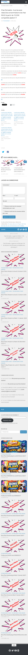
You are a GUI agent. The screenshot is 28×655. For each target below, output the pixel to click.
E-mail (16, 195)
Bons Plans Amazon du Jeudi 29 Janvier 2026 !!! (12, 515)
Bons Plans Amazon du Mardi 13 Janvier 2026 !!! (12, 595)
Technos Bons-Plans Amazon (18, 513)
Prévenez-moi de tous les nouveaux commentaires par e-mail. (12, 207)
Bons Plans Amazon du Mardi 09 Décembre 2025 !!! (13, 615)
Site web (5, 201)
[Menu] (26, 2)
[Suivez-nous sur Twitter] (21, 229)
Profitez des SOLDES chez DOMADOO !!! (11, 495)
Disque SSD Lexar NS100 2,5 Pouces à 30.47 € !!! (6, 169)
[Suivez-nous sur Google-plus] (26, 229)
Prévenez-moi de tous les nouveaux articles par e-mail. (14, 212)
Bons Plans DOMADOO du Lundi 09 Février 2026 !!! (13, 476)
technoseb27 (6, 20)
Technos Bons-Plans (6, 5)
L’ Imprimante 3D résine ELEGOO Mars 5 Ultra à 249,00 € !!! (19, 169)
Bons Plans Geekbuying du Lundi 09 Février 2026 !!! (13, 456)
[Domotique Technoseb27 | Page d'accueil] (6, 2)
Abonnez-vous (7, 420)
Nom (4, 195)
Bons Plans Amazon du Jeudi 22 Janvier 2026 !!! (12, 535)
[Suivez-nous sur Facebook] (18, 229)
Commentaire (6, 185)
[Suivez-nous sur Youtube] (23, 229)
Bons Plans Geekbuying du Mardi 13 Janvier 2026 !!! (13, 575)
